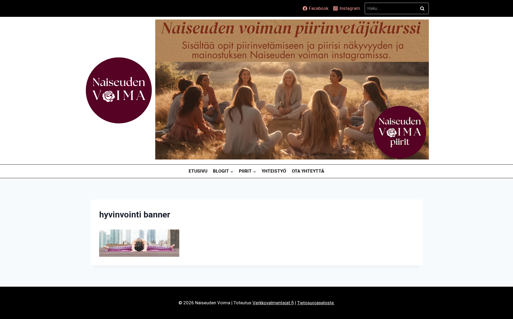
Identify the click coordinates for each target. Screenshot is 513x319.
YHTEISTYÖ (274, 171)
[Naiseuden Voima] (118, 90)
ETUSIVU (198, 171)
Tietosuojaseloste (316, 302)
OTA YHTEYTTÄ (308, 171)
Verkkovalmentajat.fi (273, 302)
